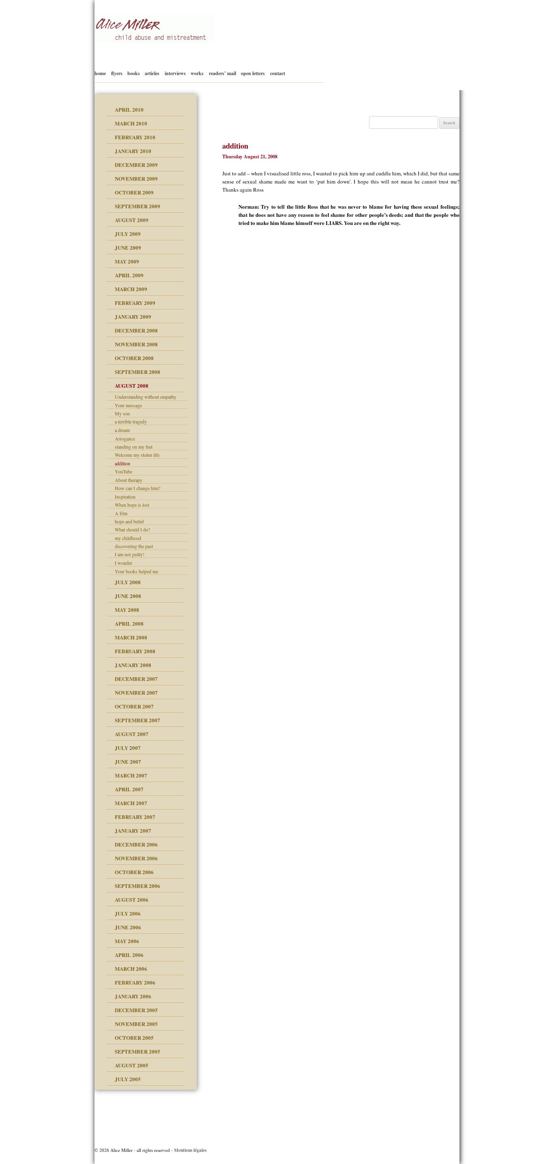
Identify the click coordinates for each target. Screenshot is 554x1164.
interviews (175, 73)
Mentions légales (190, 1150)
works (197, 73)
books (133, 73)
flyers (116, 73)
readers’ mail (222, 73)
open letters (253, 73)
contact (277, 73)
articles (152, 73)
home (100, 73)
